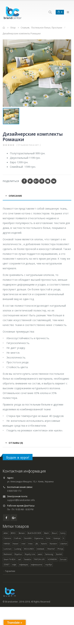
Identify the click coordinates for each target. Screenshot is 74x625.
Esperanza (38, 538)
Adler (6, 533)
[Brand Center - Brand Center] (12, 12)
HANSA (7, 543)
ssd (19, 559)
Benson (22, 533)
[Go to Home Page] (4, 27)
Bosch (46, 533)
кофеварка (23, 564)
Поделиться (11, 181)
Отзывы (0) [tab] (16, 442)
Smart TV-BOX (9, 559)
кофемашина (36, 564)
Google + (36, 181)
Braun (54, 533)
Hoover (15, 543)
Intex (30, 543)
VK (53, 181)
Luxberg (17, 549)
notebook (40, 549)
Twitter (30, 181)
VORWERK (52, 559)
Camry (62, 533)
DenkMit (28, 538)
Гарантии (10, 571)
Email (47, 181)
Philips (60, 549)
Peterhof (50, 549)
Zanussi (63, 559)
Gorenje (56, 538)
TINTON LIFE (39, 559)
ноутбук (48, 564)
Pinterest (42, 181)
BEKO (13, 533)
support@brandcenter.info (21, 500)
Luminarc (7, 549)
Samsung (49, 554)
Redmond (8, 554)
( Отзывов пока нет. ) (28, 144)
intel (23, 543)
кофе (14, 564)
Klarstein (53, 543)
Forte (48, 538)
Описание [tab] (15, 195)
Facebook (24, 181)
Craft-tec (17, 538)
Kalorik (44, 543)
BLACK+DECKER (34, 533)
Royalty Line (30, 554)
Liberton (63, 543)
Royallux (18, 554)
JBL (37, 543)
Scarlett (59, 554)
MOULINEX (29, 549)
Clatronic (7, 538)
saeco (40, 554)
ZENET (6, 564)
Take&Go (27, 559)
